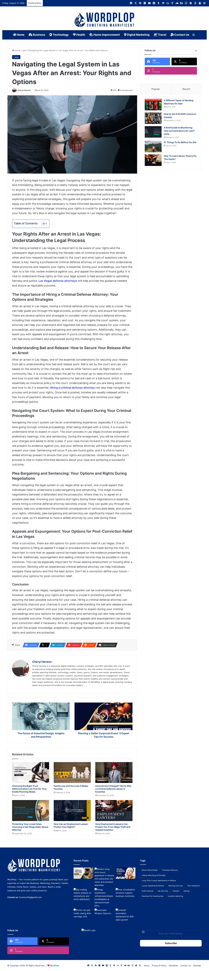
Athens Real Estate (150, 870)
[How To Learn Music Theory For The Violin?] (153, 160)
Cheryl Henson (24, 90)
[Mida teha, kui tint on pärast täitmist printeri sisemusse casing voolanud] (83, 914)
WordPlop (54, 965)
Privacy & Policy (159, 965)
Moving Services (175, 886)
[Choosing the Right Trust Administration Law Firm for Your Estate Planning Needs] (30, 772)
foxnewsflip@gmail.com (30, 897)
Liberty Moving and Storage (153, 875)
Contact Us (181, 34)
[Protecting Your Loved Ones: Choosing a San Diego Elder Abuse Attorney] (30, 810)
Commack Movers (170, 870)
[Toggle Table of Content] (42, 223)
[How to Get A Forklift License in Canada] (153, 118)
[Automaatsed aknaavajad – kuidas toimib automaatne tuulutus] (104, 914)
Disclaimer (173, 965)
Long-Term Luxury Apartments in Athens (159, 880)
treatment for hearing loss (152, 896)
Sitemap (197, 965)
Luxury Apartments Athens (153, 886)
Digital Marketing (137, 34)
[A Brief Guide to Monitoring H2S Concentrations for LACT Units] (153, 132)
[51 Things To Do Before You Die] (153, 146)
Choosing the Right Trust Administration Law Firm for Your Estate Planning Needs (29, 789)
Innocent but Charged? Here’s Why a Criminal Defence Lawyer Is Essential (113, 789)
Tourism (175, 891)
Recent (186, 89)
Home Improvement (106, 34)
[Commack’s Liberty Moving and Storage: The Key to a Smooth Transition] (83, 873)
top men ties (163, 891)
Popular (155, 89)
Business (38, 34)
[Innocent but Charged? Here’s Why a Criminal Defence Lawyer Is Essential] (113, 772)
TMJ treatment (193, 886)
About (147, 965)
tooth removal (147, 891)
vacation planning (175, 896)
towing (186, 891)
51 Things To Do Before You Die (180, 142)
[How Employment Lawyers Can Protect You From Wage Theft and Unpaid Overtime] (113, 810)
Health (80, 34)
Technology (60, 34)
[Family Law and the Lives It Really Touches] (72, 772)
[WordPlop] (104, 20)
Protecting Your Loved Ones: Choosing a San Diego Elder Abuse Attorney (30, 827)
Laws (24, 50)
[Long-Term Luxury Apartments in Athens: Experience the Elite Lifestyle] (104, 877)
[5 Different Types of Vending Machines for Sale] (153, 104)
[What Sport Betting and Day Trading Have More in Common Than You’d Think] (83, 894)
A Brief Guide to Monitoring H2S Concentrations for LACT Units (179, 130)
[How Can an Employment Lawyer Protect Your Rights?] (72, 810)
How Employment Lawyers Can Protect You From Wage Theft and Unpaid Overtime (112, 827)
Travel (161, 34)
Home (20, 34)
